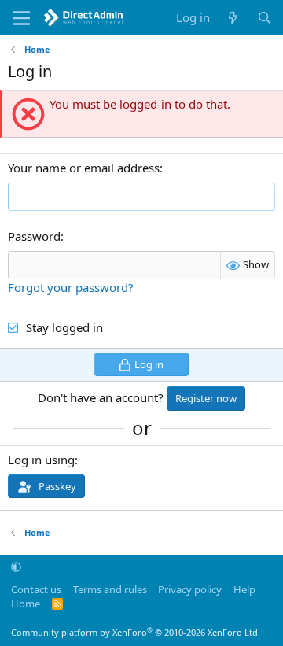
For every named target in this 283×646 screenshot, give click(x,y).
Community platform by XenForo (135, 632)
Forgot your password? (71, 287)
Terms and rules (110, 589)
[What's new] (233, 17)
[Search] (264, 17)
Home (25, 603)
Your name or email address (84, 167)
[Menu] (21, 18)
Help (244, 589)
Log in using (41, 459)
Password (34, 236)
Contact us (36, 589)
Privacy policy (190, 589)
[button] (16, 566)
